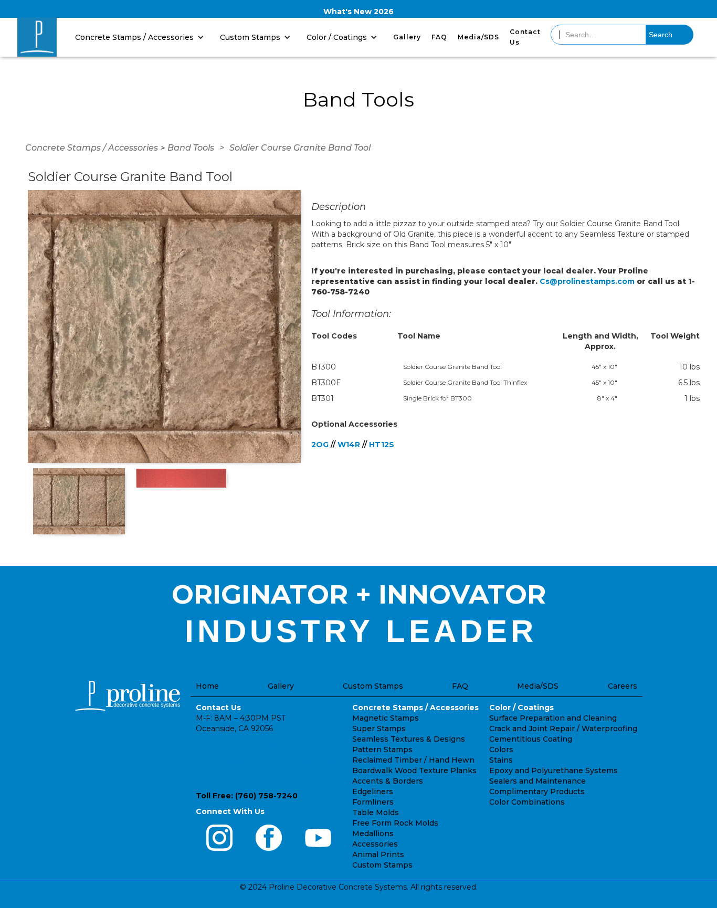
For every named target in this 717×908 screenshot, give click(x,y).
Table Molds (375, 812)
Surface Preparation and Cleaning (553, 718)
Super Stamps (379, 728)
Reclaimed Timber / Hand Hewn (413, 760)
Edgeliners (372, 791)
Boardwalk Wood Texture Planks (414, 770)
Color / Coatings (521, 707)
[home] (37, 37)
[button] (142, 37)
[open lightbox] (164, 326)
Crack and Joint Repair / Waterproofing (563, 728)
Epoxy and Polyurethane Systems (553, 770)
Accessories (375, 844)
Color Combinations (527, 802)
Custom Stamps (373, 686)
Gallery (407, 37)
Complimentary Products (537, 791)
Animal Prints (378, 854)
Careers (622, 686)
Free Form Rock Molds (395, 823)
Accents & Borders (387, 781)
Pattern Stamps (382, 749)
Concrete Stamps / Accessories (91, 148)
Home (207, 686)
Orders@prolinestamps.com (249, 743)
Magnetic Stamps (385, 718)
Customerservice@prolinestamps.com (269, 762)
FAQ (439, 37)
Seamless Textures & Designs (408, 739)
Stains (501, 760)
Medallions (373, 833)
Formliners (373, 802)
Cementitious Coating (530, 739)
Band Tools (190, 148)
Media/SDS (478, 37)
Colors (501, 749)
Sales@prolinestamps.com (246, 781)
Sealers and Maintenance (537, 781)
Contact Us (525, 37)
